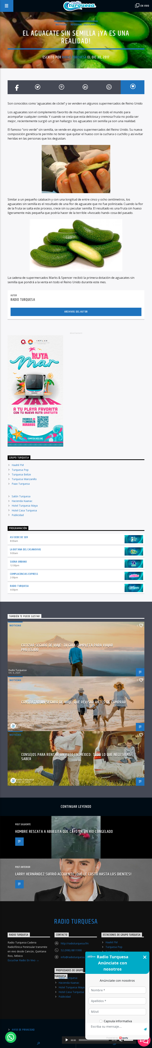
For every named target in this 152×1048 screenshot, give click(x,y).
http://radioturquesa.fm (75, 943)
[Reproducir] (67, 1040)
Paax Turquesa (21, 483)
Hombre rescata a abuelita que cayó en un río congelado (64, 831)
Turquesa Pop (20, 470)
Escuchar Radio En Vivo (22, 960)
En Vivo (144, 6)
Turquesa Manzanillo (24, 479)
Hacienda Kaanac (22, 501)
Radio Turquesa (74, 57)
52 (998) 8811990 (71, 950)
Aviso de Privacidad (23, 1030)
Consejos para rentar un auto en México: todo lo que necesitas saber (76, 756)
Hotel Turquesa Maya (25, 505)
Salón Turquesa (21, 496)
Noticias (61, 24)
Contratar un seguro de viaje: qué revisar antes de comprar (73, 702)
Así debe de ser (19, 537)
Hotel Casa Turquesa (24, 510)
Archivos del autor (76, 311)
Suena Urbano (18, 561)
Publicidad (18, 515)
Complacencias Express (24, 574)
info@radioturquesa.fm (74, 957)
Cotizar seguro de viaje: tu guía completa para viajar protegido (67, 647)
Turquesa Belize (21, 474)
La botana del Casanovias (25, 549)
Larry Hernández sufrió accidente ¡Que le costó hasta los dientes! (73, 874)
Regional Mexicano (83, 24)
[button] (10, 1037)
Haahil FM (18, 465)
